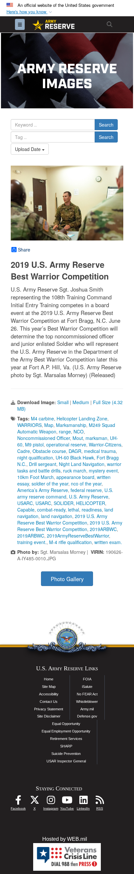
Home (48, 679)
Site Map (49, 687)
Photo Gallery (67, 579)
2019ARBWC (103, 529)
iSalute (87, 687)
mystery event (103, 470)
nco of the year (86, 483)
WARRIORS (29, 425)
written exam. (108, 542)
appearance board (75, 477)
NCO (79, 431)
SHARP (66, 746)
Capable (25, 509)
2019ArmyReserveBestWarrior (78, 535)
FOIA (87, 679)
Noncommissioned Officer (43, 438)
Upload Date (28, 149)
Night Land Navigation (81, 464)
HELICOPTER (90, 503)
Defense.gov (87, 716)
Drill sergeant (42, 464)
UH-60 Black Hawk (75, 457)
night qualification (35, 457)
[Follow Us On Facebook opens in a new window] (18, 801)
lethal (73, 509)
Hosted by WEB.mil (64, 839)
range (65, 431)
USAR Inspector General (66, 761)
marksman (96, 438)
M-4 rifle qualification (70, 542)
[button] (30, 11)
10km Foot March (35, 477)
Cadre (23, 451)
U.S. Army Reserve (88, 496)
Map (48, 425)
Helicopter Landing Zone (82, 418)
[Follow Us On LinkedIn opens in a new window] (83, 801)
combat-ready (51, 509)
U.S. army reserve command (65, 493)
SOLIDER (64, 503)
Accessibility (49, 694)
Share (24, 249)
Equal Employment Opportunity (66, 731)
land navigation (56, 516)
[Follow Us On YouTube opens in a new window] (67, 801)
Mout (78, 438)
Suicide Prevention (66, 754)
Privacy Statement (48, 709)
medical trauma (100, 451)
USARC (25, 503)
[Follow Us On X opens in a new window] (34, 801)
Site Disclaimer (48, 716)
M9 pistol (34, 444)
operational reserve (66, 444)
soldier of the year (50, 483)
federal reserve (86, 490)
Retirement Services (66, 739)
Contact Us (49, 701)
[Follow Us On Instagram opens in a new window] (51, 801)
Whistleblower (87, 701)
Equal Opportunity (66, 724)
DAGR (75, 451)
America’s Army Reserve (42, 490)
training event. (32, 542)
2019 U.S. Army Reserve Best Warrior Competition (62, 519)
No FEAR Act (87, 694)
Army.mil (87, 709)
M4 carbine (42, 418)
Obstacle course (49, 451)
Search (106, 124)
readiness (92, 509)
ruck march (74, 470)
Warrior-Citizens (105, 444)
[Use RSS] (99, 801)
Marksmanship (71, 425)
